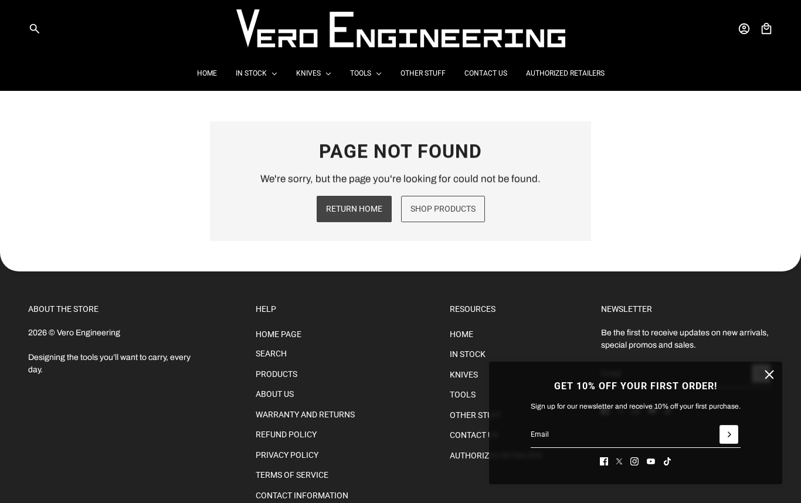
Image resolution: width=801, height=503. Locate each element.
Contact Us (474, 435)
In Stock (468, 354)
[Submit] (728, 434)
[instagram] (634, 461)
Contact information (302, 495)
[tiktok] (667, 461)
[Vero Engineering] (400, 28)
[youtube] (650, 461)
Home (461, 334)
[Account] (744, 28)
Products (276, 374)
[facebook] (604, 461)
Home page (278, 334)
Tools (463, 394)
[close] (769, 374)
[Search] (34, 28)
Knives (464, 374)
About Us (275, 394)
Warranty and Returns (305, 414)
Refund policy (286, 434)
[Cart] (766, 28)
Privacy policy (287, 455)
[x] (619, 461)
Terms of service (292, 475)
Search (271, 353)
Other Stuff (476, 415)
